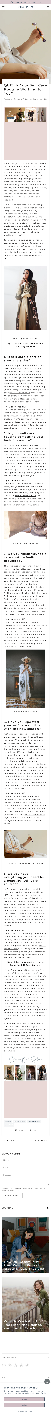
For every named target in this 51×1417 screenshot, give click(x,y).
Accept (24, 1399)
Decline (24, 1405)
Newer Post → (42, 1141)
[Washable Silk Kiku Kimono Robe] (25, 844)
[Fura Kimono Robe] (25, 538)
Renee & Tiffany (21, 99)
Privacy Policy (40, 1393)
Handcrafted (19, 1121)
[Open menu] (5, 7)
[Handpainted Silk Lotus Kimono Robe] (25, 679)
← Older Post (8, 1141)
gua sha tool (11, 910)
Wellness (9, 1125)
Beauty (8, 1121)
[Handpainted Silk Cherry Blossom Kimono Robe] (25, 329)
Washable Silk (34, 1121)
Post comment (12, 1195)
